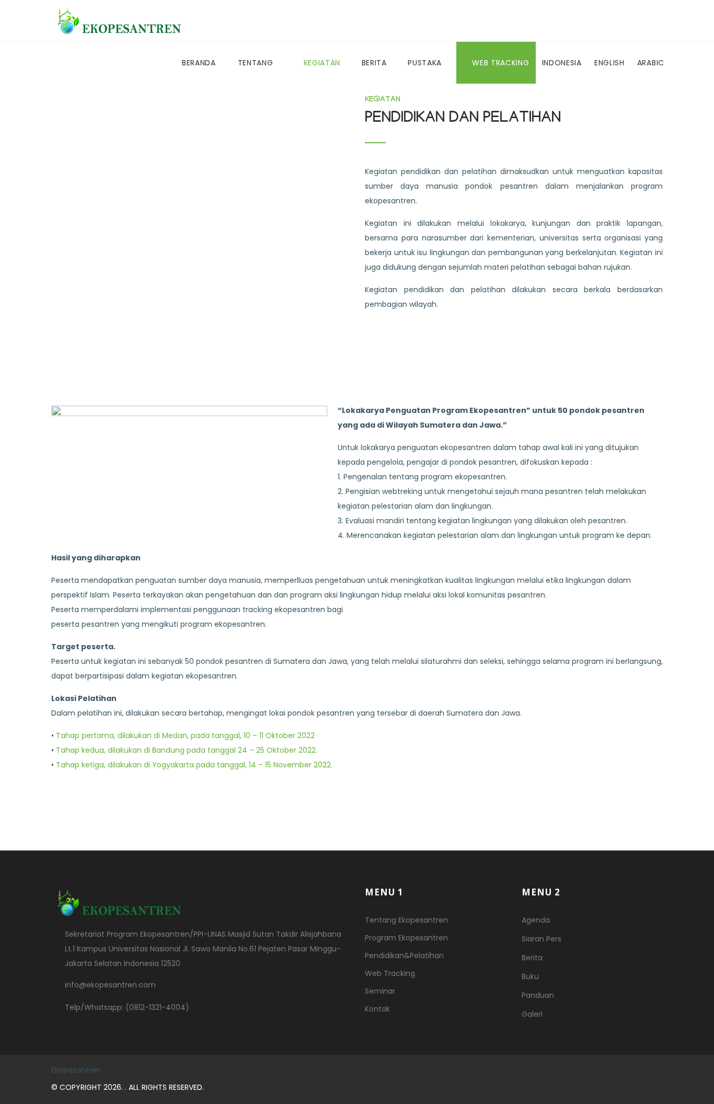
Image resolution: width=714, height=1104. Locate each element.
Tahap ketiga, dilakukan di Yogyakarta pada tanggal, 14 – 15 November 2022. (194, 765)
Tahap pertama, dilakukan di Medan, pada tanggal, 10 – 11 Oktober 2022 (185, 735)
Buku (530, 976)
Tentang (257, 63)
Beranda (199, 63)
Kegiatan (323, 63)
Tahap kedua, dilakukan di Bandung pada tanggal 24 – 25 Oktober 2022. (186, 750)
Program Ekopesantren (406, 938)
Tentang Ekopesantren (406, 920)
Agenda (536, 920)
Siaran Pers (541, 939)
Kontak (377, 1009)
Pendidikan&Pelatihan (404, 955)
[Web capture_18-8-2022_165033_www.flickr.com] (200, 205)
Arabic (650, 63)
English (609, 63)
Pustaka (426, 63)
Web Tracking (500, 63)
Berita (375, 63)
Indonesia (562, 63)
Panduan (538, 995)
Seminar (380, 991)
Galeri (532, 1014)
